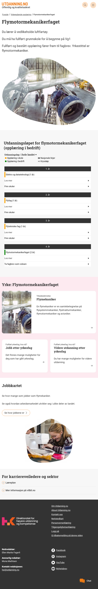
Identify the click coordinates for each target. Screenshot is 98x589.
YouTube (60, 562)
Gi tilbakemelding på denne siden (67, 535)
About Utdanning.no (60, 510)
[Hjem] (15, 3)
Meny (93, 5)
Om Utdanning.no (59, 506)
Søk (85, 5)
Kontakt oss (57, 514)
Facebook (60, 550)
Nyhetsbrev (61, 568)
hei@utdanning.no (10, 570)
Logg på (55, 531)
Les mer (8, 180)
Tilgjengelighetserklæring (63, 527)
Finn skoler (9, 186)
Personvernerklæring (61, 523)
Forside (5, 14)
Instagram (61, 556)
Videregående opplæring (21, 14)
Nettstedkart (57, 518)
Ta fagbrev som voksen (15, 264)
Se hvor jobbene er (14, 412)
